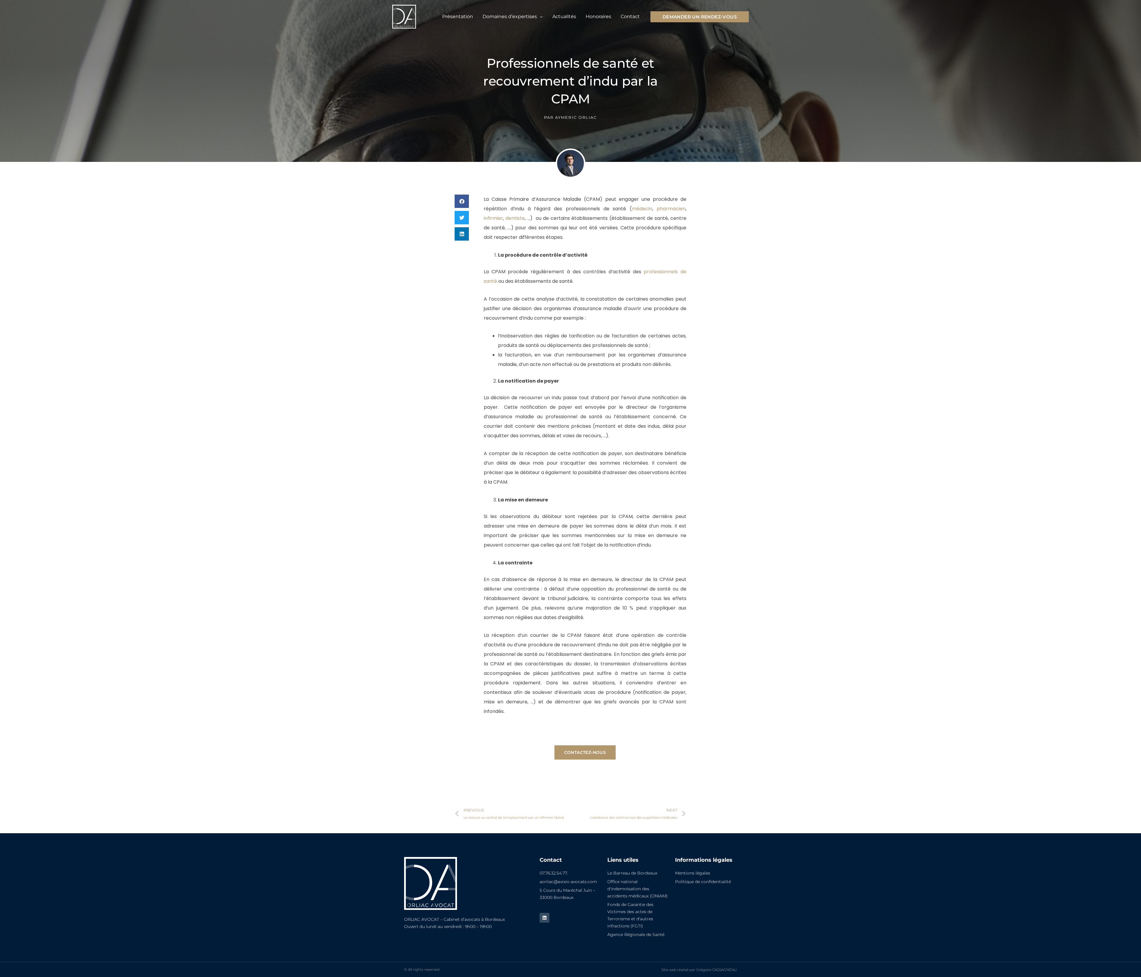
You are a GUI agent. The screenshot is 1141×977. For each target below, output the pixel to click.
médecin (642, 208)
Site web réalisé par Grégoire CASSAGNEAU (699, 969)
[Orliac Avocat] (404, 16)
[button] (540, 16)
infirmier (493, 218)
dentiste (515, 218)
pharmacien (671, 208)
